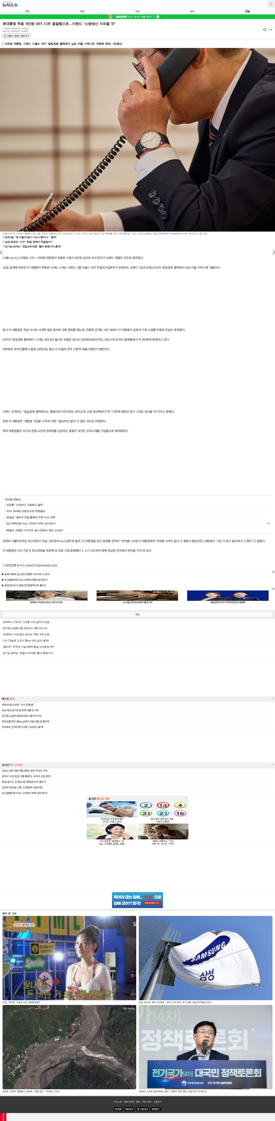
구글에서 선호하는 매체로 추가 (18, 36)
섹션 (137, 11)
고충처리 (157, 1101)
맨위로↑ (156, 1109)
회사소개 (117, 1101)
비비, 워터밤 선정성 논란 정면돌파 (26, 511)
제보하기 (129, 1109)
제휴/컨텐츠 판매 (132, 1101)
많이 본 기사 (9, 913)
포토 (192, 11)
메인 (27, 11)
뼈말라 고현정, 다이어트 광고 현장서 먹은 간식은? (35, 530)
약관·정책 (146, 1101)
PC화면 (118, 1109)
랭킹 (82, 11)
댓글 (137, 614)
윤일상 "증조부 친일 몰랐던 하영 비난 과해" (31, 517)
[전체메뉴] (271, 4)
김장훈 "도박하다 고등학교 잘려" (25, 504)
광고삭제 (3, 1117)
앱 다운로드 (142, 1109)
